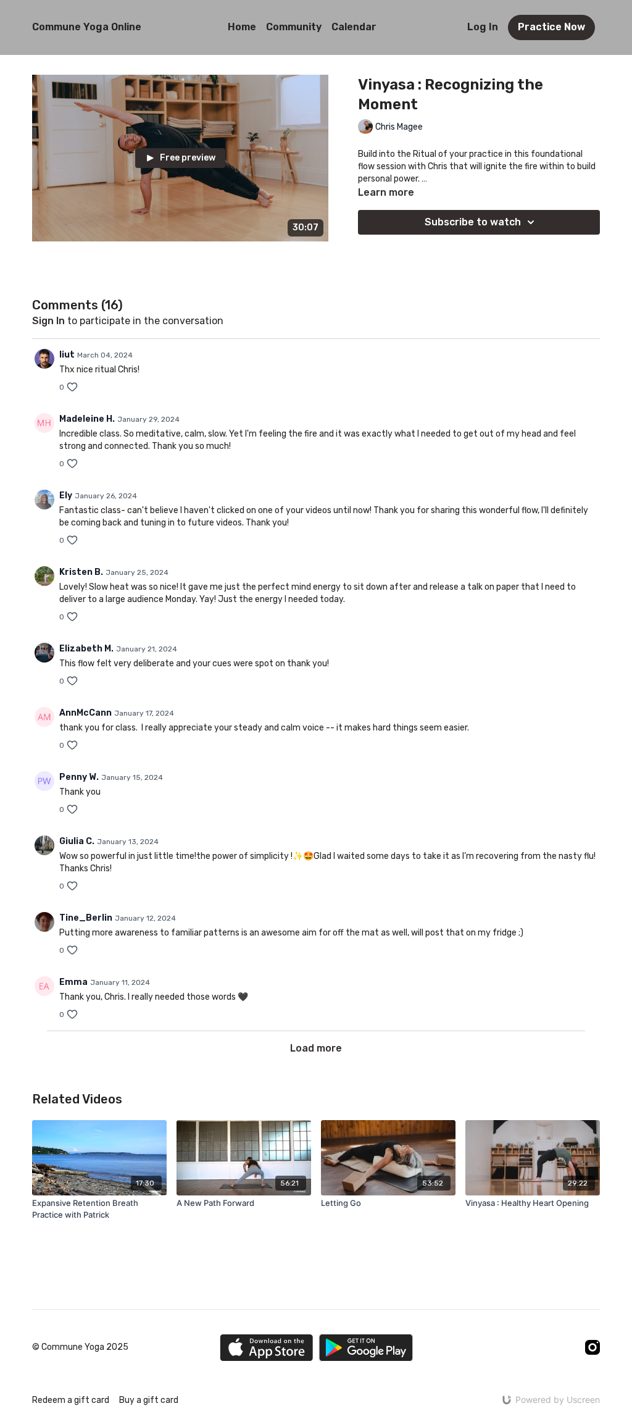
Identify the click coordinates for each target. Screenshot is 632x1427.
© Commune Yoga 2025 (80, 1347)
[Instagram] (592, 1347)
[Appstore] (266, 1348)
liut (67, 354)
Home (242, 27)
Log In (482, 27)
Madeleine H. (87, 419)
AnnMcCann (85, 713)
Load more (316, 1048)
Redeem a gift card (70, 1400)
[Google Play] (366, 1348)
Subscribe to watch (473, 222)
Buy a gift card (148, 1400)
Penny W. (79, 777)
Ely (65, 495)
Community (294, 27)
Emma (73, 982)
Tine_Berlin (85, 918)
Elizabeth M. (86, 648)
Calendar (353, 27)
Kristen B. (81, 572)
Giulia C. (76, 841)
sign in (48, 321)
